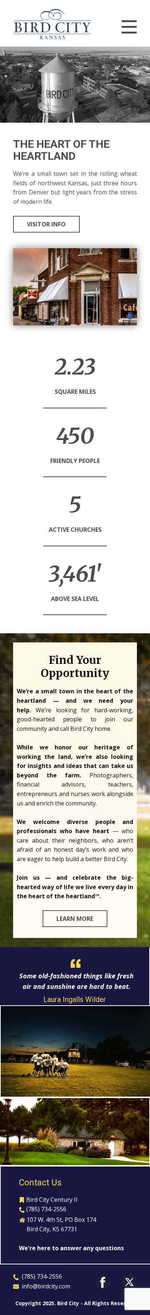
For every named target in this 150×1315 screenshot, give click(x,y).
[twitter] (129, 1282)
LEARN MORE (74, 919)
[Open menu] (129, 27)
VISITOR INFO (46, 224)
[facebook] (102, 1282)
